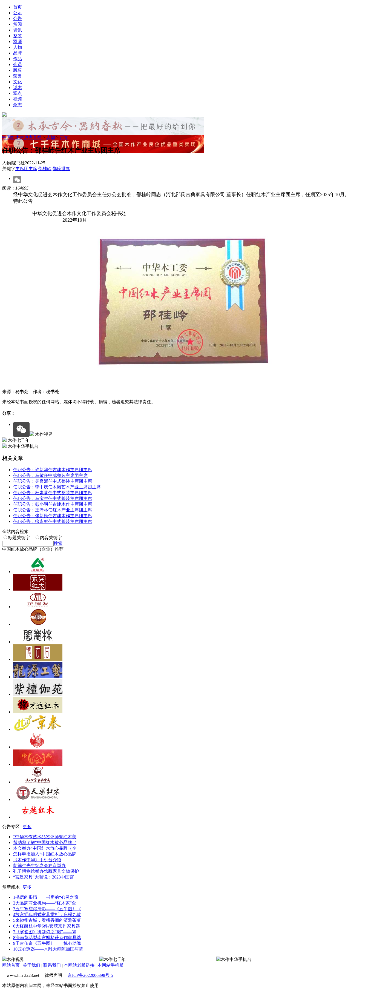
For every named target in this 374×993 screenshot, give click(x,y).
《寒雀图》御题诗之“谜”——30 (44, 931)
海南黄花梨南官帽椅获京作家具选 (47, 937)
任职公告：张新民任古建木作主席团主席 (52, 515)
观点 (17, 93)
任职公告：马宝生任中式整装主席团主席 (52, 498)
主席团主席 (26, 168)
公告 (17, 18)
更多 (27, 826)
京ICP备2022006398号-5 (90, 975)
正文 (64, 137)
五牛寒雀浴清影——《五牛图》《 (47, 908)
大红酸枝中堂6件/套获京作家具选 (46, 926)
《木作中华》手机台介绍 (37, 859)
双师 (17, 41)
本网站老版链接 (79, 965)
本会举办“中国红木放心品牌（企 (44, 848)
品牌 (17, 53)
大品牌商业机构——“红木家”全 (44, 903)
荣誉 (17, 76)
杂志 (17, 104)
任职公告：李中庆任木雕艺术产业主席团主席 (57, 487)
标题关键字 (19, 537)
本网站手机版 (110, 965)
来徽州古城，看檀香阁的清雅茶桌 (47, 920)
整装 (17, 35)
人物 (17, 47)
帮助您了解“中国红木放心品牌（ (44, 842)
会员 (17, 64)
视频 (17, 99)
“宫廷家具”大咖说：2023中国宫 (43, 877)
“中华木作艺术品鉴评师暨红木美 (44, 836)
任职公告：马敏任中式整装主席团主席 (50, 475)
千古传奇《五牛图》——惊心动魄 (47, 943)
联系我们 (52, 965)
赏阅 (17, 24)
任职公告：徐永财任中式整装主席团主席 (52, 521)
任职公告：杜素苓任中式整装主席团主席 (52, 492)
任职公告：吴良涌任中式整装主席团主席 (52, 481)
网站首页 (11, 965)
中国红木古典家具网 (22, 137)
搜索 (58, 543)
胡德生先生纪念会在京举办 (39, 865)
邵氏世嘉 (61, 168)
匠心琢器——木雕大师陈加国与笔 (48, 949)
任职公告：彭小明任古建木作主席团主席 (52, 504)
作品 (17, 58)
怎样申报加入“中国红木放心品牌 (44, 854)
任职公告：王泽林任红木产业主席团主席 (52, 510)
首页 (17, 7)
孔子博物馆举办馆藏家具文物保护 (46, 871)
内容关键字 (51, 537)
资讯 (17, 30)
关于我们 (31, 965)
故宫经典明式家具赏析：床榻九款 (47, 914)
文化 (17, 81)
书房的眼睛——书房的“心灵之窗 (46, 897)
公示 (17, 12)
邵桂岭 (44, 168)
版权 (17, 70)
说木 (17, 87)
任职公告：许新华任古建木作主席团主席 (52, 469)
